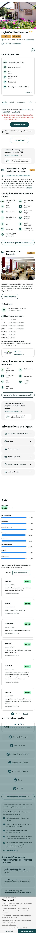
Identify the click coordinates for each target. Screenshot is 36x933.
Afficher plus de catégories (16, 797)
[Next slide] (32, 268)
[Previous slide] (3, 268)
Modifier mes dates (19, 125)
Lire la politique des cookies (9, 925)
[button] (3, 14)
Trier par (8, 573)
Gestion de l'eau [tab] (20, 745)
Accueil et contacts (14, 449)
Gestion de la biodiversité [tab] (19, 754)
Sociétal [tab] (20, 788)
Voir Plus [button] (28, 92)
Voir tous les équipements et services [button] (18, 243)
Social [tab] (20, 780)
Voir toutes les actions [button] (10, 850)
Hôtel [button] (12, 102)
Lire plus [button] (29, 188)
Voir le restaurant (10, 297)
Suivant (24, 714)
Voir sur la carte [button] (30, 39)
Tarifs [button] (4, 102)
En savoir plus (18, 354)
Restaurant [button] (21, 102)
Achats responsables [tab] (20, 771)
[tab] (15, 27)
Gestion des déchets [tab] (20, 762)
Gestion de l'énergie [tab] (19, 737)
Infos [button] (30, 102)
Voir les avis (18, 43)
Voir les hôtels (19, 140)
